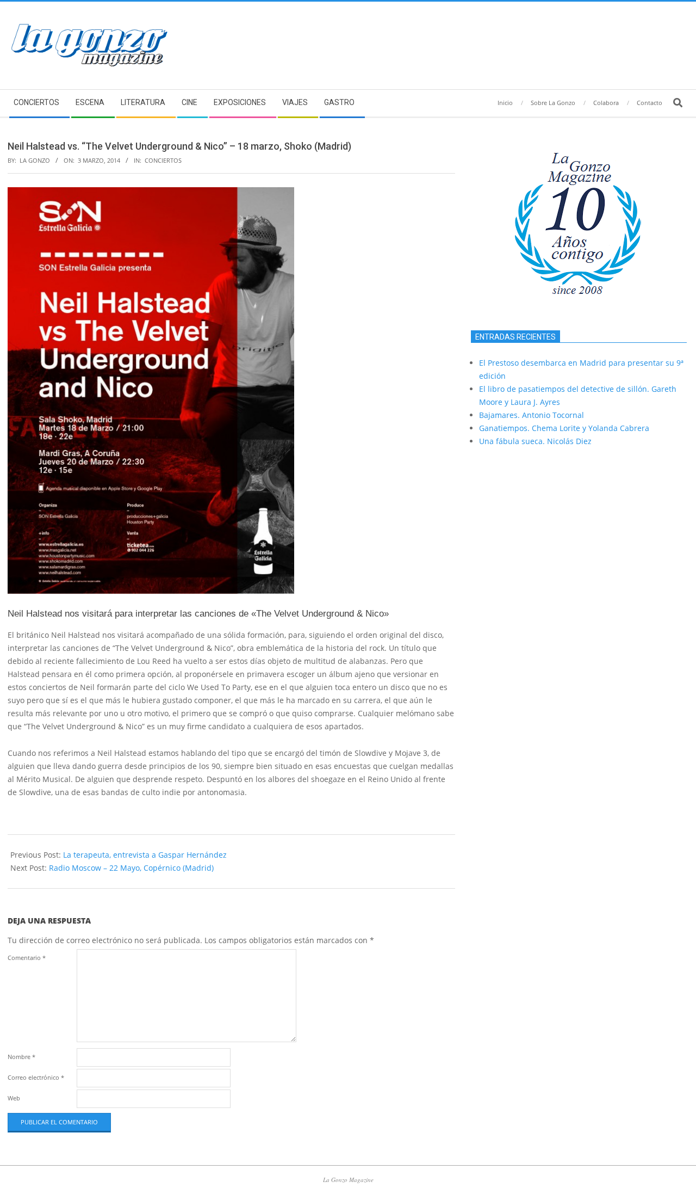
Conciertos (163, 160)
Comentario (27, 957)
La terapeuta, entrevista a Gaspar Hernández (145, 855)
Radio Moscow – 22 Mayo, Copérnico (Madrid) (131, 868)
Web (14, 1098)
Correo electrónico (36, 1077)
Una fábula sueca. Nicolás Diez (535, 441)
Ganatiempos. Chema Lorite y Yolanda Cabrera (564, 428)
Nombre (21, 1057)
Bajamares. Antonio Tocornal (531, 415)
